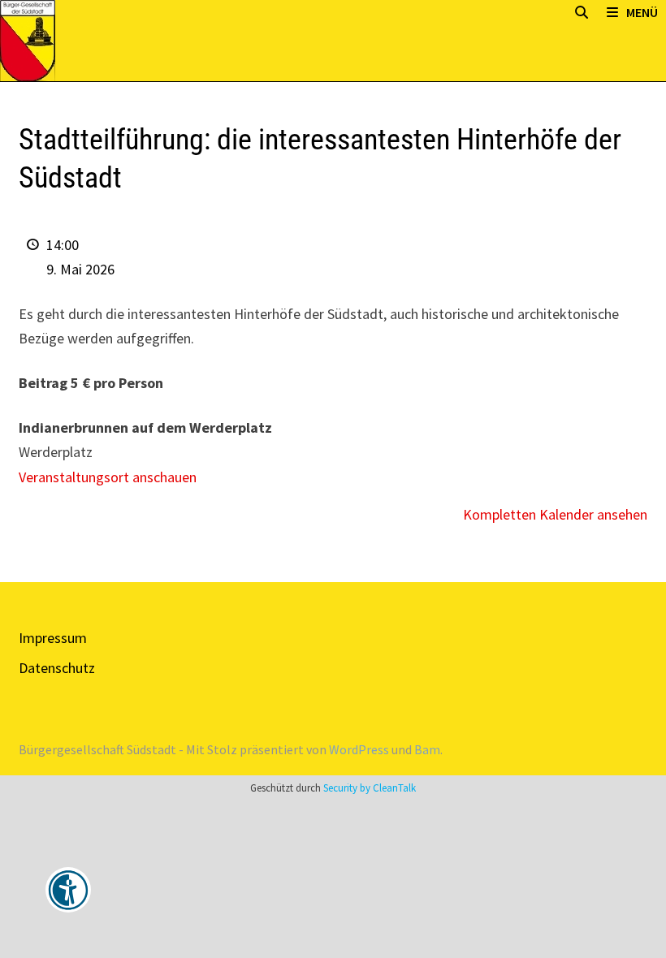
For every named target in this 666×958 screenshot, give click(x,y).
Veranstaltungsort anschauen (108, 477)
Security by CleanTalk (369, 788)
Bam (427, 749)
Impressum (53, 637)
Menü (642, 12)
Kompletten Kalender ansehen (555, 514)
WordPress (359, 749)
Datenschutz (57, 667)
